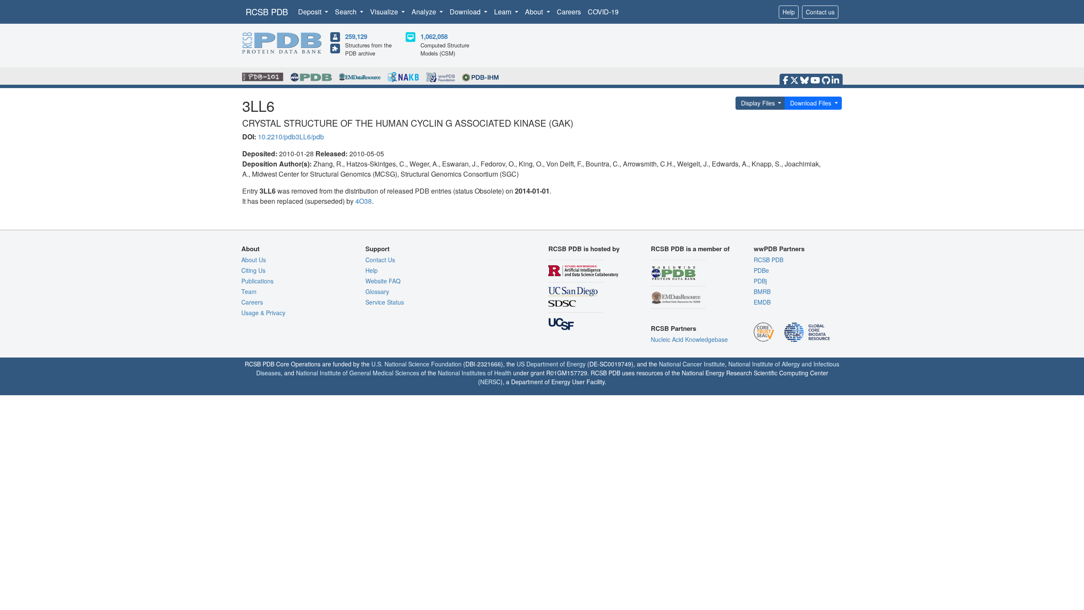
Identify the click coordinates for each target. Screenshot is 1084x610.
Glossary (377, 291)
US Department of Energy (551, 364)
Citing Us (253, 270)
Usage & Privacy (263, 312)
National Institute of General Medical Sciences (357, 373)
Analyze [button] (425, 12)
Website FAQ (383, 281)
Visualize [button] (385, 12)
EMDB (762, 302)
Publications (257, 281)
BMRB (762, 291)
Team (249, 291)
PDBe (761, 270)
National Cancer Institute (692, 364)
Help (789, 12)
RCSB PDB (267, 12)
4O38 (363, 201)
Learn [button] (503, 12)
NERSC (490, 381)
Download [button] (466, 12)
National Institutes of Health (475, 373)
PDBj (760, 281)
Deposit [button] (310, 12)
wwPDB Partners (779, 248)
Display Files (758, 103)
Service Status (384, 302)
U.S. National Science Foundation (416, 364)
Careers (569, 12)
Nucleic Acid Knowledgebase (689, 339)
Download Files (810, 103)
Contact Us (380, 259)
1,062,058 (434, 36)
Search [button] (346, 12)
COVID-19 (603, 12)
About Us (253, 259)
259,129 (356, 36)
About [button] (535, 12)
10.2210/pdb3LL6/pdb (291, 136)
